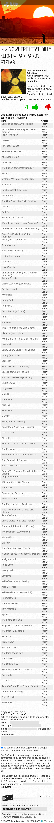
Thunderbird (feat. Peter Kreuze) (18, 526)
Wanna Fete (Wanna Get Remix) (18, 669)
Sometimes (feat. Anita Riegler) (17, 124)
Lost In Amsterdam (11, 256)
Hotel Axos (7, 410)
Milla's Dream (8, 432)
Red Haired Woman (11, 151)
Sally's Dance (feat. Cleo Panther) (19, 520)
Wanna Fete (8, 537)
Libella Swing (8, 383)
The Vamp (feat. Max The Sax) (17, 548)
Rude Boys (7, 565)
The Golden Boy (10, 664)
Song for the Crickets (12, 493)
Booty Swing (8, 702)
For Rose (6, 322)
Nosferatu (6, 636)
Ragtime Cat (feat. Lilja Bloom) (17, 625)
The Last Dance (10, 603)
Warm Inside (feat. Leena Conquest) (20, 223)
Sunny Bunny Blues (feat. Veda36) (19, 350)
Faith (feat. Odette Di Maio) (15, 581)
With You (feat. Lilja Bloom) (15, 482)
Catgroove (7, 388)
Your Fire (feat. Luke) (12, 250)
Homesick (7, 306)
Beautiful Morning (10, 498)
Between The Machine (13, 217)
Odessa (5, 140)
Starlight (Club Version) (13, 421)
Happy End (7, 300)
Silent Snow (8, 642)
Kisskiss (6, 405)
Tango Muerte (8, 245)
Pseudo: (5, 722)
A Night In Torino (10, 559)
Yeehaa (48, 821)
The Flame (7, 399)
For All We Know (10, 135)
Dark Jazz (7, 212)
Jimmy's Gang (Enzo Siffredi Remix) (20, 686)
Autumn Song (8, 195)
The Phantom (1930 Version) (16, 532)
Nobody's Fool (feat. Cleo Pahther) (19, 443)
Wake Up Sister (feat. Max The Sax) (20, 339)
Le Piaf (5, 680)
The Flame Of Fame (12, 620)
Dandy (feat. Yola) (11, 355)
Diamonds (7, 675)
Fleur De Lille (8, 697)
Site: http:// (6, 725)
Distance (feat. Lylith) (12, 333)
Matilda (5, 394)
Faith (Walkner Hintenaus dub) (17, 592)
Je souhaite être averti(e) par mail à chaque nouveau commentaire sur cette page (24, 749)
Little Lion (6, 261)
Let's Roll (6, 344)
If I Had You (7, 184)
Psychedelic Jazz (10, 146)
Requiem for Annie (11, 476)
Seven (5, 173)
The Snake (7, 658)
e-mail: (4, 729)
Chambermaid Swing (12, 691)
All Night (6, 438)
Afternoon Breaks (10, 157)
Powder (5, 206)
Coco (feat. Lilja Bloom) (13, 311)
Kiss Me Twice (9, 587)
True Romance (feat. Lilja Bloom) (18, 328)
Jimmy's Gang (9, 515)
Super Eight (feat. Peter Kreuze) (18, 427)
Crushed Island (9, 289)
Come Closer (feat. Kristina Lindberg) (20, 228)
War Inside (7, 294)
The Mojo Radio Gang (13, 631)
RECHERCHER (29, 817)
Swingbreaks (8, 570)
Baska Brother (9, 647)
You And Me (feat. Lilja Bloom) (17, 377)
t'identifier (33, 717)
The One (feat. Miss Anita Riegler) (19, 201)
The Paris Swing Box (12, 653)
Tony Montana (9, 609)
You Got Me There (11, 465)
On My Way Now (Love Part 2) (17, 283)
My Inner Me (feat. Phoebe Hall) (18, 179)
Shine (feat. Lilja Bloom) (14, 239)
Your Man (6, 361)
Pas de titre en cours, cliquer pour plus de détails (26, 1)
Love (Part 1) (8, 267)
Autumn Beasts (9, 278)
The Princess (8, 449)
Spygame (6, 576)
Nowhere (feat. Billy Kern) (14, 190)
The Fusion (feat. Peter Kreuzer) (18, 168)
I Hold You (7, 162)
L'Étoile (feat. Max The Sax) (15, 372)
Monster (6, 416)
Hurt (4, 317)
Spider (5, 614)
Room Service (9, 598)
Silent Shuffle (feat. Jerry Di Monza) (19, 454)
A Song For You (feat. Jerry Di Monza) (21, 554)
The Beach (7, 487)
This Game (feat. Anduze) (14, 460)
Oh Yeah (6, 543)
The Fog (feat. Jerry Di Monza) (17, 504)
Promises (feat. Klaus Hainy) (16, 366)
